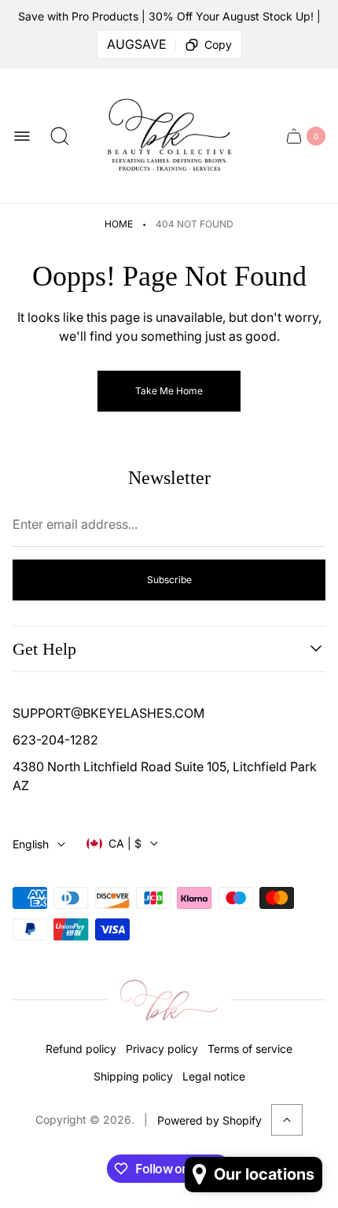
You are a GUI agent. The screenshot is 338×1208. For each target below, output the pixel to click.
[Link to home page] (169, 1000)
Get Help (44, 649)
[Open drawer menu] (22, 136)
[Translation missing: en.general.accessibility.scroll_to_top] (287, 1120)
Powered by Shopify (209, 1120)
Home (119, 224)
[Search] (59, 136)
